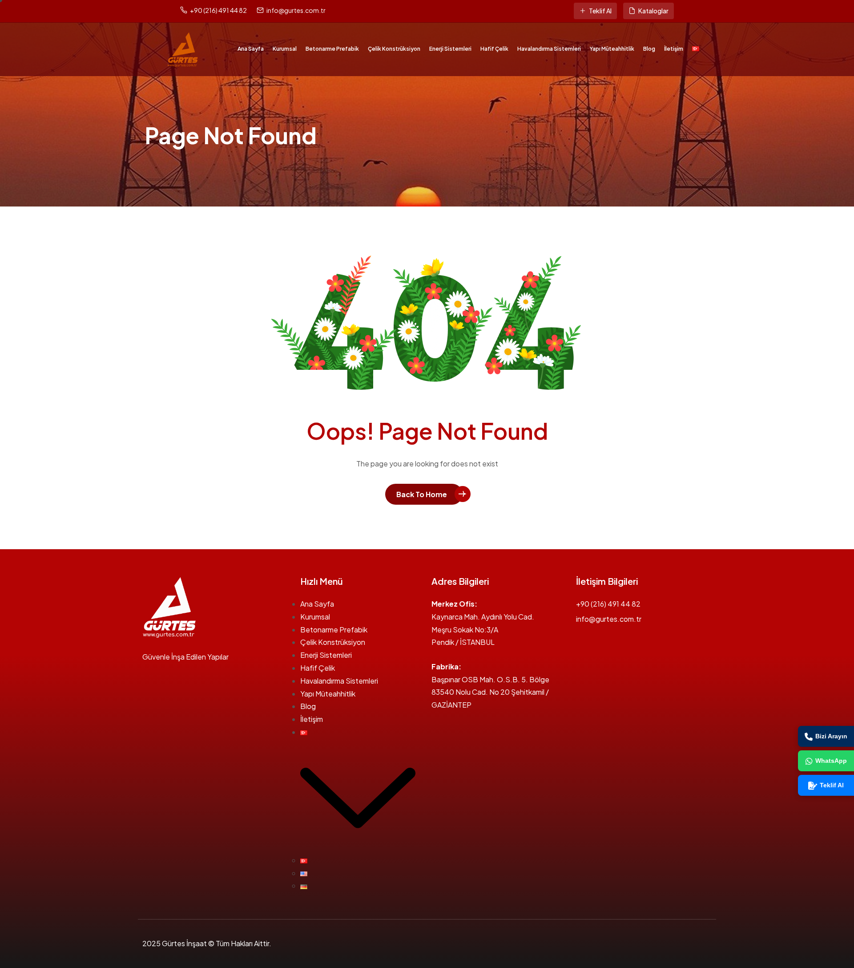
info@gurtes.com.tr (296, 10)
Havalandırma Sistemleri (549, 48)
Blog (649, 48)
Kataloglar (653, 11)
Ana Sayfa (251, 48)
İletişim (673, 48)
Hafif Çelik (494, 48)
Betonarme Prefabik (332, 48)
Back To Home (421, 494)
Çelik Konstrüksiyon (394, 48)
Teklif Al (600, 11)
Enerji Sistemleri (450, 48)
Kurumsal (285, 48)
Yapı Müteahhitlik (612, 48)
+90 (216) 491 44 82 (218, 10)
